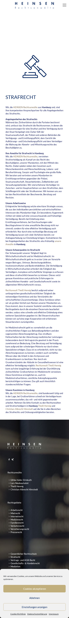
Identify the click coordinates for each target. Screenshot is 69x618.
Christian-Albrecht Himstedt (19, 409)
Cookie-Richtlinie (18, 614)
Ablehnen (34, 597)
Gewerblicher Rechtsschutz (24, 553)
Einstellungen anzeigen (34, 607)
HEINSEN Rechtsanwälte (25, 107)
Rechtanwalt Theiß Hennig (18, 290)
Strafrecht (15, 557)
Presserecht (16, 532)
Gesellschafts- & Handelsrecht (25, 563)
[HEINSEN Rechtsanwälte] (34, 5)
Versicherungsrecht (20, 529)
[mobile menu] (64, 5)
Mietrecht (15, 513)
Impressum (54, 614)
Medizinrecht (17, 519)
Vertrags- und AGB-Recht (23, 560)
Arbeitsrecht (17, 510)
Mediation (15, 566)
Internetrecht (17, 516)
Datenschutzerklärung (37, 614)
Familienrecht (17, 522)
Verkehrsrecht (17, 526)
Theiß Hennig (44, 406)
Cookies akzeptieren (34, 588)
